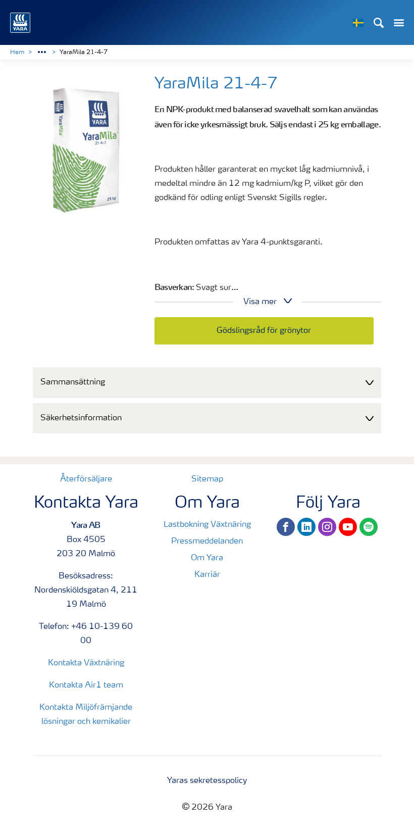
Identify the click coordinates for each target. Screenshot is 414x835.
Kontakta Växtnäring (86, 663)
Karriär (207, 575)
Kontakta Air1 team (86, 685)
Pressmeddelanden (207, 541)
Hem (17, 53)
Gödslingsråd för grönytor (264, 331)
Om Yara (207, 558)
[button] (207, 382)
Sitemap (207, 479)
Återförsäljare (86, 479)
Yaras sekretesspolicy (207, 781)
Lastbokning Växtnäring (207, 525)
